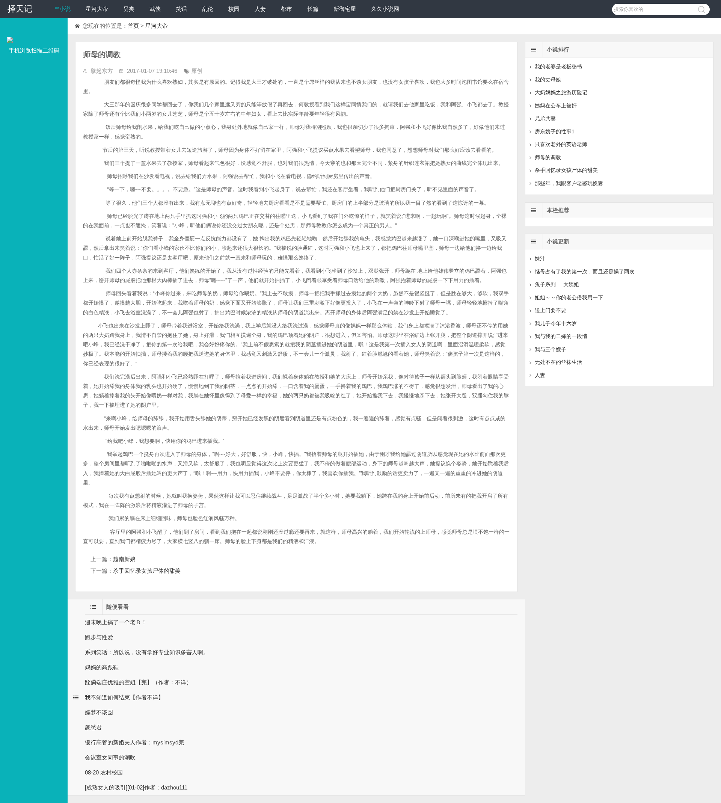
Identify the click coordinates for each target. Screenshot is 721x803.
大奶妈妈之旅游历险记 (561, 92)
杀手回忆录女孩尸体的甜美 (147, 571)
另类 (128, 9)
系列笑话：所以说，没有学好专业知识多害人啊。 (147, 652)
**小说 (63, 9)
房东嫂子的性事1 (555, 131)
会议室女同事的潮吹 (110, 757)
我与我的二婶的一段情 (561, 336)
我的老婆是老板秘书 (558, 66)
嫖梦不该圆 (99, 712)
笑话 (181, 9)
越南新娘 (124, 559)
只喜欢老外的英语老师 (561, 144)
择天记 (20, 9)
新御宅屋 (344, 9)
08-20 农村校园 (104, 772)
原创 (196, 71)
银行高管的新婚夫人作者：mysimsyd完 (134, 742)
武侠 (155, 9)
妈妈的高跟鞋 (102, 667)
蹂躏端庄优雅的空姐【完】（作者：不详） (138, 682)
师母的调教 (548, 157)
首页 (133, 26)
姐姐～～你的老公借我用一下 (569, 297)
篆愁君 (93, 727)
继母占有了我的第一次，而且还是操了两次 (585, 272)
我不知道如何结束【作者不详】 (124, 697)
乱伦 (207, 9)
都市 (286, 9)
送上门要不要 (550, 310)
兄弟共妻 (545, 118)
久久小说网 (385, 9)
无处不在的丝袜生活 (558, 362)
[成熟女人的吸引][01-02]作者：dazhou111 (136, 787)
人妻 (260, 9)
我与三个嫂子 (550, 349)
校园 (234, 9)
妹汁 (540, 258)
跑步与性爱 (99, 637)
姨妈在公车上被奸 (556, 106)
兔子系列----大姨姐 (557, 284)
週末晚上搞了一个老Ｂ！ (116, 622)
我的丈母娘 (548, 80)
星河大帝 (97, 9)
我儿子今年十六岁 (556, 323)
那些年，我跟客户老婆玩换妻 (569, 183)
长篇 (312, 9)
